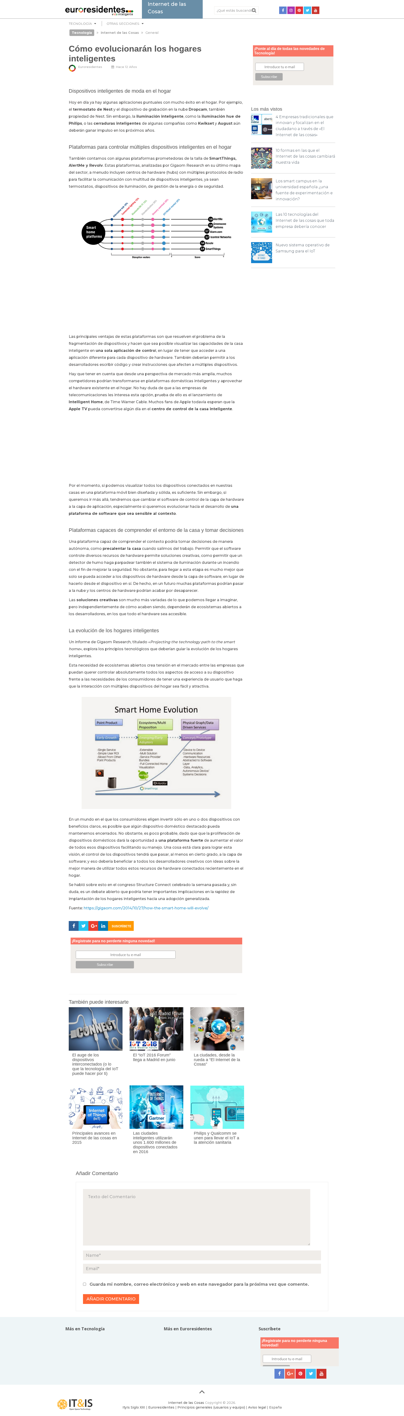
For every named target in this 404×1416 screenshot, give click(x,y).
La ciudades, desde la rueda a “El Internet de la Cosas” (217, 1060)
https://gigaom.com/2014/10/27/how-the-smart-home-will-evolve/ (146, 908)
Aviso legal (257, 1407)
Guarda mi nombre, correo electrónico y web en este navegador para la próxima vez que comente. (199, 1284)
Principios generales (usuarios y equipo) (211, 1407)
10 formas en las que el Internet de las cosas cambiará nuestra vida (305, 156)
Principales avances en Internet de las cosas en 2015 (94, 1138)
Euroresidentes (90, 67)
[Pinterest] (299, 10)
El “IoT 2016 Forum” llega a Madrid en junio (154, 1057)
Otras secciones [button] (123, 23)
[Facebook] (283, 10)
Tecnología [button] (80, 23)
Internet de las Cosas (186, 1403)
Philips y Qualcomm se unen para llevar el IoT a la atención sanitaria (216, 1138)
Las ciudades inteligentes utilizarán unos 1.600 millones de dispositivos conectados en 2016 (155, 1142)
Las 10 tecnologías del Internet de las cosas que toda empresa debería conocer (305, 220)
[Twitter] (307, 10)
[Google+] (290, 1374)
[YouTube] (315, 10)
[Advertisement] (156, 298)
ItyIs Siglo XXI (134, 1407)
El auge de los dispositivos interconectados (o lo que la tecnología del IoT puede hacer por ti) (95, 1064)
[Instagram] (291, 10)
